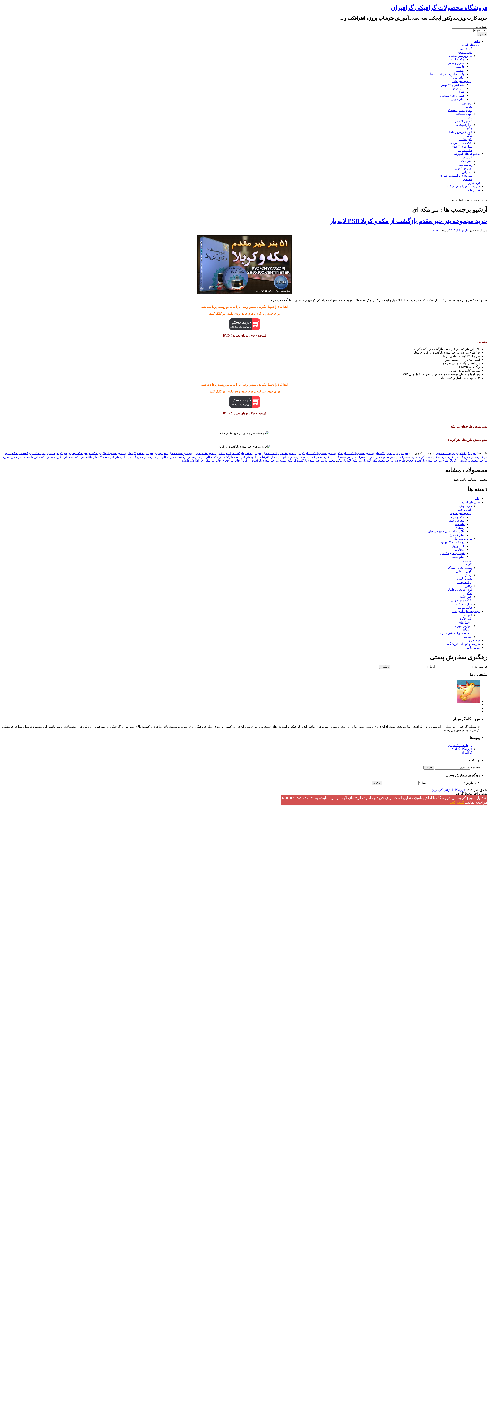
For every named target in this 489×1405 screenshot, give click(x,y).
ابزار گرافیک (468, 453)
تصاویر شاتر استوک (460, 110)
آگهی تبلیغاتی (464, 113)
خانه (477, 41)
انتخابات (460, 92)
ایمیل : (431, 666)
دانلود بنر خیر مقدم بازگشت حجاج (190, 456)
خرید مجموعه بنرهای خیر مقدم (309, 456)
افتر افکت (465, 139)
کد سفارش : (479, 666)
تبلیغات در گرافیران (460, 745)
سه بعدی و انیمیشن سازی (456, 175)
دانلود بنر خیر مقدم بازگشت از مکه (235, 456)
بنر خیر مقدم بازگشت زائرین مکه (240, 453)
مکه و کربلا (457, 59)
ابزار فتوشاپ (464, 124)
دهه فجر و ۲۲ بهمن (453, 84)
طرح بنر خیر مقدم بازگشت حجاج (428, 460)
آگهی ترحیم (465, 52)
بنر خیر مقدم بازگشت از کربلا (317, 453)
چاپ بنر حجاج (231, 460)
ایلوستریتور (465, 164)
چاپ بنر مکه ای (211, 460)
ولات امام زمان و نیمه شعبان (446, 73)
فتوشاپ (467, 157)
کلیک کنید (457, 802)
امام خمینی (457, 99)
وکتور (468, 128)
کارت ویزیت (464, 48)
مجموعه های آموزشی (466, 153)
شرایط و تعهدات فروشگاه (463, 186)
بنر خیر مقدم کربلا (114, 453)
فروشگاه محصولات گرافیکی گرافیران (439, 7)
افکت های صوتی (461, 142)
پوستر (468, 117)
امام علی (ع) (457, 77)
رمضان (460, 70)
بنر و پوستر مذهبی (460, 55)
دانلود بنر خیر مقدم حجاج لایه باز (148, 456)
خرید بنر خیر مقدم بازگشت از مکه (33, 453)
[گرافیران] (468, 701)
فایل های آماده (470, 44)
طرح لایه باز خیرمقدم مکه (388, 460)
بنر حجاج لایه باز (385, 453)
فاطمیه (460, 66)
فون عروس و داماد (460, 132)
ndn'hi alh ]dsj (190, 460)
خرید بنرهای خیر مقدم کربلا (436, 456)
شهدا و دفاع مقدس (452, 95)
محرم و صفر (456, 63)
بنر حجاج (402, 453)
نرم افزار (474, 182)
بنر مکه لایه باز (77, 453)
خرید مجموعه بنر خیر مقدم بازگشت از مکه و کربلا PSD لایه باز (408, 220)
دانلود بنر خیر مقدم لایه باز (110, 456)
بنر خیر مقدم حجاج (205, 453)
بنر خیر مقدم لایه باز (140, 453)
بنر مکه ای (95, 453)
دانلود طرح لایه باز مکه (55, 456)
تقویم (469, 106)
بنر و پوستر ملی (462, 81)
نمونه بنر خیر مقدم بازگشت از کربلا (263, 460)
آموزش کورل (463, 168)
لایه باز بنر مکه (361, 460)
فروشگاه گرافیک (461, 748)
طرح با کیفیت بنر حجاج (25, 456)
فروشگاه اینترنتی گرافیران (448, 790)
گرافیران (466, 752)
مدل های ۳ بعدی (461, 146)
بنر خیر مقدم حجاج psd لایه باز (173, 453)
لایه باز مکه (344, 460)
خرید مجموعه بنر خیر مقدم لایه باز (352, 456)
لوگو (469, 135)
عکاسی (467, 179)
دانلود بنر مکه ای (81, 456)
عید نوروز (459, 88)
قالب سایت (465, 150)
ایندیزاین (467, 172)
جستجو (475, 767)
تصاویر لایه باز (463, 121)
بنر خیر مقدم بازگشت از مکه (356, 453)
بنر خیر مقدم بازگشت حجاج (279, 453)
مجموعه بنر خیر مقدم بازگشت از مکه (311, 460)
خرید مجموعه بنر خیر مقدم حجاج (396, 456)
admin (436, 230)
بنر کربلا (62, 453)
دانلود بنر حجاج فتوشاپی (274, 456)
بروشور (467, 103)
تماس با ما (473, 190)
